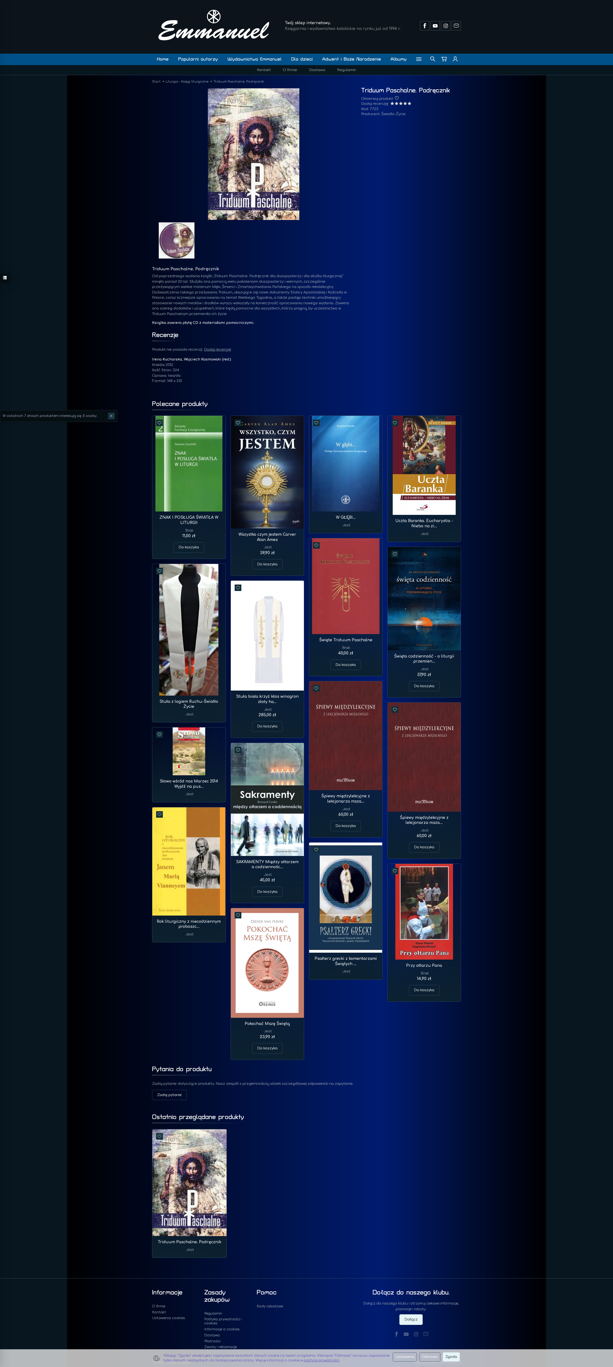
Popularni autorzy (198, 59)
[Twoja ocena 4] (405, 104)
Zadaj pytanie (169, 1095)
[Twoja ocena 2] (396, 104)
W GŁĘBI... (346, 517)
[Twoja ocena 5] (409, 104)
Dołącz (411, 1319)
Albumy (399, 59)
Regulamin (346, 70)
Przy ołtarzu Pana (424, 965)
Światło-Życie (393, 114)
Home (163, 59)
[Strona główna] (214, 25)
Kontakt (264, 70)
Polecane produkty (180, 404)
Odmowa (430, 1357)
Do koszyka (189, 547)
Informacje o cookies (222, 1329)
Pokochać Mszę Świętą (267, 1024)
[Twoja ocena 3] (401, 104)
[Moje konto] (455, 59)
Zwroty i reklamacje (220, 1347)
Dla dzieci (302, 59)
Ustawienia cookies (168, 1318)
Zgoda (451, 1357)
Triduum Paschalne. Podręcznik (189, 1242)
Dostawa (317, 70)
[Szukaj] (432, 59)
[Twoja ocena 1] (392, 104)
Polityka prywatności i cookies (223, 1321)
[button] (253, 154)
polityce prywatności (321, 1360)
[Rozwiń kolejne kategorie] (418, 59)
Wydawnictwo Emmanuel (254, 59)
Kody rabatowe (270, 1306)
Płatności (212, 1341)
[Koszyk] (444, 59)
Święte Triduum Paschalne (345, 640)
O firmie (290, 70)
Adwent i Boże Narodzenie (351, 59)
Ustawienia (404, 1357)
